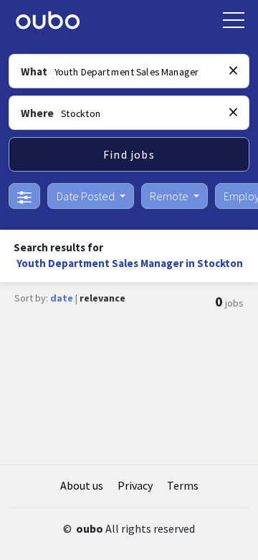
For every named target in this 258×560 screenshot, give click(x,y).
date (61, 297)
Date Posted (87, 196)
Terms (183, 485)
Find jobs (129, 154)
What (34, 71)
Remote (170, 196)
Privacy (135, 485)
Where (37, 113)
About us (81, 485)
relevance (102, 297)
